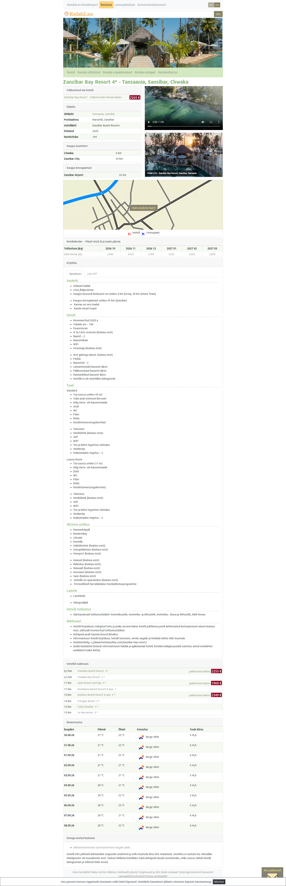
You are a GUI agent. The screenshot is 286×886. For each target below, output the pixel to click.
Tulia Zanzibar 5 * (88, 706)
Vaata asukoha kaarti (144, 207)
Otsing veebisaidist (156, 876)
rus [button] (217, 4)
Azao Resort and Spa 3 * (92, 682)
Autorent (196, 872)
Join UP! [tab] (92, 273)
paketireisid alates (205, 671)
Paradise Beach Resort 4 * (93, 670)
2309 (212, 254)
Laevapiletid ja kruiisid (132, 876)
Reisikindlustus (168, 72)
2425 (131, 254)
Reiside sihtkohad (89, 72)
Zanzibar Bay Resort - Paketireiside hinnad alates (93, 97)
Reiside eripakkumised (117, 72)
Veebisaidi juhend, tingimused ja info (138, 872)
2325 (172, 254)
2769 (151, 254)
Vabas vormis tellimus (103, 872)
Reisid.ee (106, 4)
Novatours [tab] (76, 273)
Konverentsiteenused (152, 4)
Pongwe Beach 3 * (89, 701)
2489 (110, 254)
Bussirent (207, 872)
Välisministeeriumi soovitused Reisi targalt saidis (101, 847)
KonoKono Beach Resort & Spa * (97, 689)
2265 (192, 254)
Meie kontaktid (81, 872)
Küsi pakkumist (272, 870)
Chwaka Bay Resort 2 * (91, 676)
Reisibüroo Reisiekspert (82, 4)
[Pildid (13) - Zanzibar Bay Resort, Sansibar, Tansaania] (184, 154)
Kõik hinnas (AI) (73, 254)
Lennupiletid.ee (125, 4)
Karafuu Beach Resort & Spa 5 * (96, 694)
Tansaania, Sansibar (103, 113)
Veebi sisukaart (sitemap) (175, 872)
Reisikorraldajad (145, 72)
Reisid (71, 72)
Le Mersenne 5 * (88, 712)
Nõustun (219, 881)
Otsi (218, 14)
